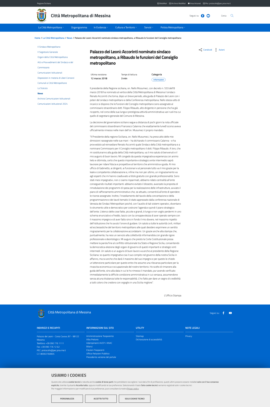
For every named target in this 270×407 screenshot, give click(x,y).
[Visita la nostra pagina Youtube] (207, 15)
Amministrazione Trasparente (100, 336)
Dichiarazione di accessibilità (149, 339)
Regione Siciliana (44, 3)
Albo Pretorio (92, 339)
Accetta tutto (101, 398)
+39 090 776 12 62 (50, 346)
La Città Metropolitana (53, 38)
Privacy (188, 336)
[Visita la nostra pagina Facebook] (201, 15)
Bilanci (89, 346)
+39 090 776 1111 (55, 343)
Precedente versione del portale (101, 357)
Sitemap (140, 336)
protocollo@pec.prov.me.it (54, 350)
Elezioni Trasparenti (95, 350)
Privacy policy (133, 388)
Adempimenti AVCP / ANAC (99, 343)
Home (37, 38)
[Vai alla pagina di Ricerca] (232, 15)
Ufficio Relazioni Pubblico (97, 353)
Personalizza (67, 398)
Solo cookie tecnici (135, 398)
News (69, 38)
